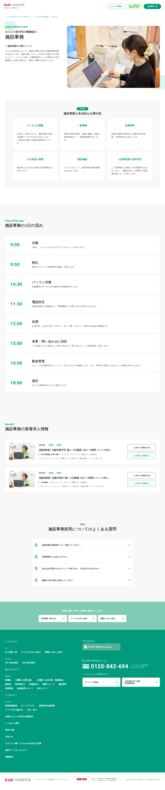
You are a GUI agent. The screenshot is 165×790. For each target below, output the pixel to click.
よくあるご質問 (12, 723)
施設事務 (42, 445)
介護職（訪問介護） (24, 680)
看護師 (8, 680)
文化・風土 (32, 710)
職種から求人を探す (54, 652)
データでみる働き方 (14, 710)
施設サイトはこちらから (16, 750)
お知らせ (9, 736)
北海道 (51, 445)
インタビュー (11, 695)
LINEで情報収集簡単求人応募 (134, 6)
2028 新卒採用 (28, 663)
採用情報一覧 (152, 6)
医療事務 (9, 688)
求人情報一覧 (11, 652)
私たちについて (12, 669)
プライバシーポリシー (62, 779)
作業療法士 (34, 684)
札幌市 (59, 445)
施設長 (8, 684)
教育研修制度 (11, 705)
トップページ (11, 641)
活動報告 (9, 757)
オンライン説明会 (115, 6)
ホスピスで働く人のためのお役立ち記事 (23, 743)
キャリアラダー (28, 705)
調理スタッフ (49, 684)
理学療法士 (20, 684)
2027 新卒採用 (11, 663)
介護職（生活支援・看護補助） (51, 680)
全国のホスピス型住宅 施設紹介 (19, 716)
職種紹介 (8, 676)
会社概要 (51, 779)
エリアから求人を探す (31, 652)
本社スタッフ (43, 688)
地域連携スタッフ (25, 688)
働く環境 (8, 702)
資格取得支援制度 (47, 705)
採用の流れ (10, 730)
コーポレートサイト (41, 779)
